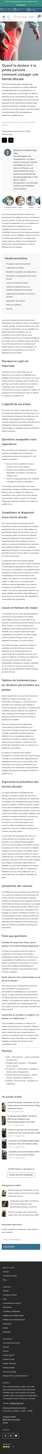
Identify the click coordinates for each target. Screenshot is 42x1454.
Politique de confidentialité (13, 1315)
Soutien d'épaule (9, 1363)
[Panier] (38, 17)
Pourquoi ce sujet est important (17, 264)
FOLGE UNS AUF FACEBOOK (21, 1175)
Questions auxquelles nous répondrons (21, 272)
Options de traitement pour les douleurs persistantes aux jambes (18, 288)
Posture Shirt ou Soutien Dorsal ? (15, 1376)
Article (5, 1328)
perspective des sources (15, 301)
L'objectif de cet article (14, 268)
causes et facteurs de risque (16, 283)
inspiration (7, 1332)
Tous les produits (9, 1372)
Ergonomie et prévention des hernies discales (20, 295)
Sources (8, 309)
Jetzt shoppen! (21, 5)
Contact (6, 1272)
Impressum (7, 1324)
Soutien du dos (8, 1359)
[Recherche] (8, 17)
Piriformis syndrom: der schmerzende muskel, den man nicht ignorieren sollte (23, 1213)
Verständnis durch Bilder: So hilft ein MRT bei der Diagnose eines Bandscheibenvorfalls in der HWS (22, 1119)
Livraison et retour (10, 1276)
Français (31, 17)
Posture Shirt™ (9, 1355)
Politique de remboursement (14, 1319)
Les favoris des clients (11, 1343)
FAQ (4, 1280)
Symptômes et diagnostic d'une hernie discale (20, 277)
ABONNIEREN (9, 1247)
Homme (6, 1347)
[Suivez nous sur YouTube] (16, 1435)
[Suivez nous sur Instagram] (10, 1435)
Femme (6, 1351)
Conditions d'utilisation (11, 1311)
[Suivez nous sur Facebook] (5, 1435)
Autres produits (9, 1367)
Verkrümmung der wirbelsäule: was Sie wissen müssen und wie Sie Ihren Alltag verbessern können (23, 1105)
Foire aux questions (13, 305)
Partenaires (7, 1307)
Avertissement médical (12, 1303)
